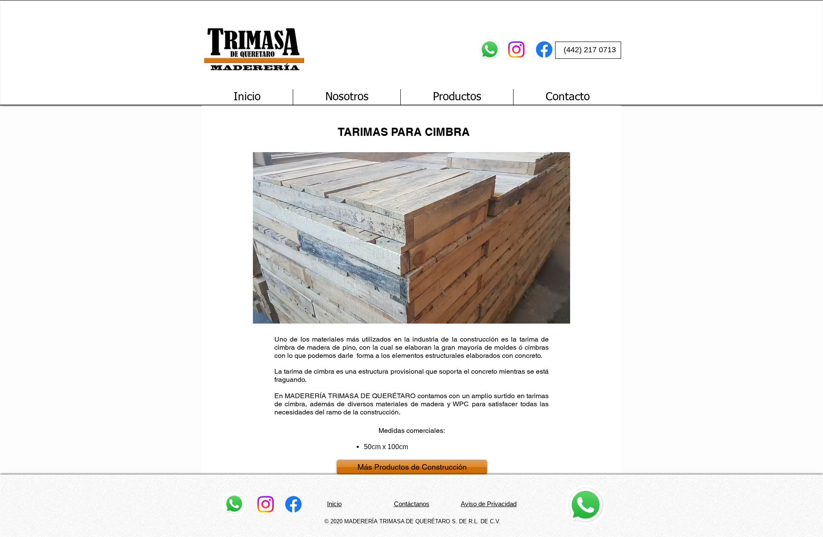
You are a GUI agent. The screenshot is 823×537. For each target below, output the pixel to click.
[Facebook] (544, 49)
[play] (550, 159)
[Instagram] (516, 49)
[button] (411, 238)
